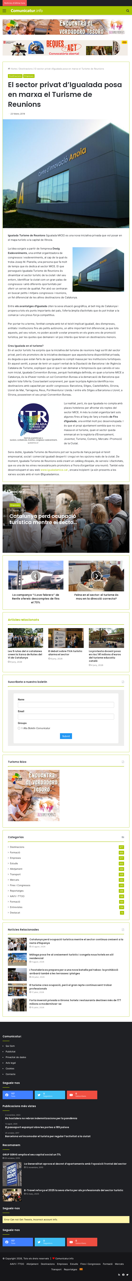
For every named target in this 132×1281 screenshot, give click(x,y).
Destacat (15, 912)
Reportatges (17, 890)
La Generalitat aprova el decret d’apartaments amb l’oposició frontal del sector (75, 1163)
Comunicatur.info (64, 1258)
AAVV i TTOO (17, 896)
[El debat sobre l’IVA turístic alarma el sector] (66, 638)
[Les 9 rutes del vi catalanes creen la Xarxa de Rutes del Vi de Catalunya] (25, 638)
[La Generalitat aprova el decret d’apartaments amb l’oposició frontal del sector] (12, 1174)
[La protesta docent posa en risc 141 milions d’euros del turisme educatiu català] (106, 638)
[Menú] (4, 12)
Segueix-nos (11, 1208)
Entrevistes (16, 907)
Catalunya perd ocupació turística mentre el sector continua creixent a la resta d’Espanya (42, 525)
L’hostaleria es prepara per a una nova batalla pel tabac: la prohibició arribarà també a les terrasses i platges (73, 971)
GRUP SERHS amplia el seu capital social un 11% (32, 1154)
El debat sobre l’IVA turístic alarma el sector (65, 652)
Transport (15, 874)
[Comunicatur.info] (26, 10)
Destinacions (26, 68)
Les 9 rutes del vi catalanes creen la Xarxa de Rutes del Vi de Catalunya (25, 654)
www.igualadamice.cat (54, 469)
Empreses (29, 76)
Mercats (14, 879)
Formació (15, 852)
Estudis (14, 863)
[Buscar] (127, 12)
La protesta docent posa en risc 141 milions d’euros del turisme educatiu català (105, 656)
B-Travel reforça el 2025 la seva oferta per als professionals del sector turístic (73, 1190)
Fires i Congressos (20, 885)
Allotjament (16, 868)
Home (13, 68)
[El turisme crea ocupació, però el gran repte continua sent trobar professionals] (17, 989)
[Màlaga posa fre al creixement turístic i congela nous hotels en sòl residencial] (17, 959)
